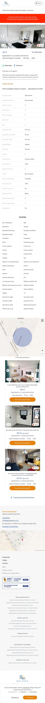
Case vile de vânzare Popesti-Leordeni (22, 620)
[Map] (22, 337)
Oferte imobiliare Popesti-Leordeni (14, 89)
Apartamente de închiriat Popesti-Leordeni (22, 647)
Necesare (14, 692)
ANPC (4, 567)
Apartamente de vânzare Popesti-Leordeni (22, 600)
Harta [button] (41, 45)
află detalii (26, 687)
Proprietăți (6, 557)
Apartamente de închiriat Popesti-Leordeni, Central (22, 650)
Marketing (33, 692)
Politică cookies (7, 570)
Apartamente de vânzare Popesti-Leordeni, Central (23, 608)
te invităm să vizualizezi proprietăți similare (22, 19)
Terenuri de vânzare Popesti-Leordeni (22, 636)
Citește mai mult (7, 83)
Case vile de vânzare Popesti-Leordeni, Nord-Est (22, 628)
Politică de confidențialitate (10, 573)
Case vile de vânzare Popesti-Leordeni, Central (22, 623)
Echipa (4, 560)
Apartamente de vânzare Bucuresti (22, 605)
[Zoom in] (42, 350)
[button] (2, 35)
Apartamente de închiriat (22, 644)
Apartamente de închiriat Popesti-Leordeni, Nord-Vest (22, 655)
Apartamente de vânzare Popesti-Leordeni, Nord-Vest (22, 602)
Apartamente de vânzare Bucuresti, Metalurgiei (22, 613)
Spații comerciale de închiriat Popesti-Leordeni (22, 663)
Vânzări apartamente (22, 597)
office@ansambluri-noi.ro (10, 520)
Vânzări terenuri (22, 633)
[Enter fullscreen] (42, 320)
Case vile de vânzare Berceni (22, 626)
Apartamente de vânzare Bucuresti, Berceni (22, 610)
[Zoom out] (42, 353)
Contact (5, 563)
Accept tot (30, 697)
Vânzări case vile (22, 618)
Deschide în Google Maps (10, 526)
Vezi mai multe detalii (22, 400)
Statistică (24, 692)
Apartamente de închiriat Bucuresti (22, 652)
